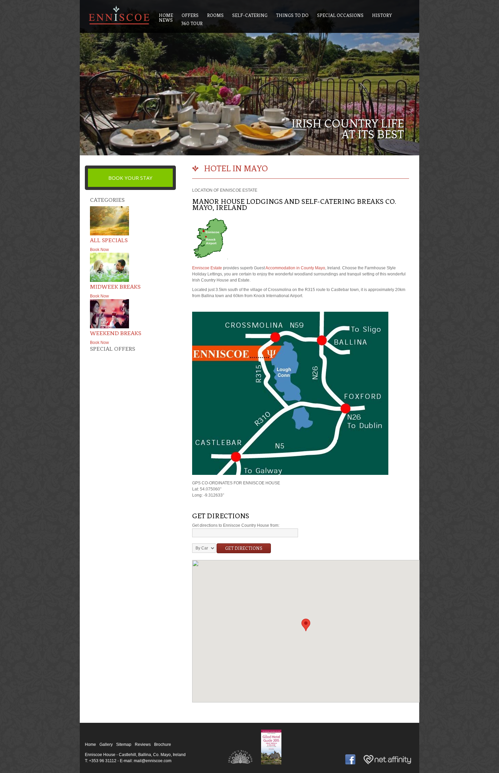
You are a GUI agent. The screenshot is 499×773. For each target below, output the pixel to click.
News (166, 20)
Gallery (106, 744)
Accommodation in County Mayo (295, 268)
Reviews (143, 744)
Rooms (215, 15)
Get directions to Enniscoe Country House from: (235, 525)
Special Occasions (340, 15)
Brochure (162, 744)
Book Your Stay (130, 177)
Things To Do (292, 15)
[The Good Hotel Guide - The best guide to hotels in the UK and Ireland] (271, 764)
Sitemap (123, 744)
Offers (190, 15)
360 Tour (192, 23)
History (382, 15)
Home (90, 744)
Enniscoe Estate (207, 268)
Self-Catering (249, 15)
